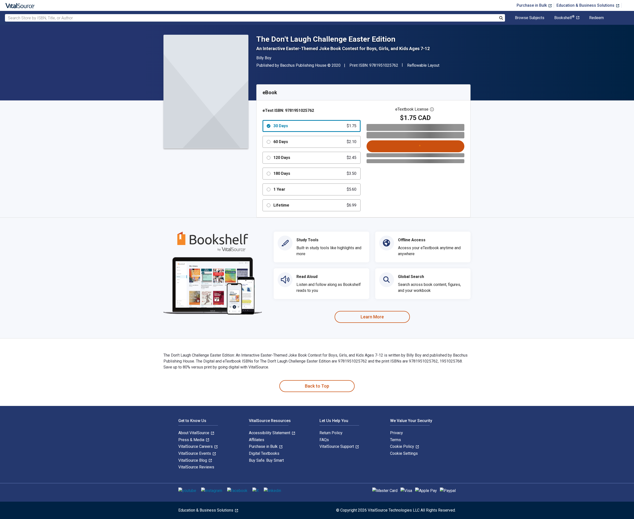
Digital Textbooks (264, 453)
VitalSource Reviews (196, 467)
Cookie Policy (402, 446)
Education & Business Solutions (585, 5)
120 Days (314, 157)
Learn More (372, 316)
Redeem (596, 18)
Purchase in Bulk (532, 5)
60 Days (314, 141)
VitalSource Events (195, 453)
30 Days (314, 125)
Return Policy (331, 432)
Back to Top (317, 386)
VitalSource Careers (196, 446)
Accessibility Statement (270, 432)
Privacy (396, 432)
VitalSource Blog (193, 460)
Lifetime (314, 205)
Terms (395, 439)
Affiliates (256, 439)
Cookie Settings (404, 453)
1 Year (314, 189)
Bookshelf (564, 18)
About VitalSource (194, 432)
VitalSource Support (337, 446)
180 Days (314, 173)
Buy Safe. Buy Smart (266, 460)
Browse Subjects (529, 18)
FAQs (324, 439)
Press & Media (191, 439)
